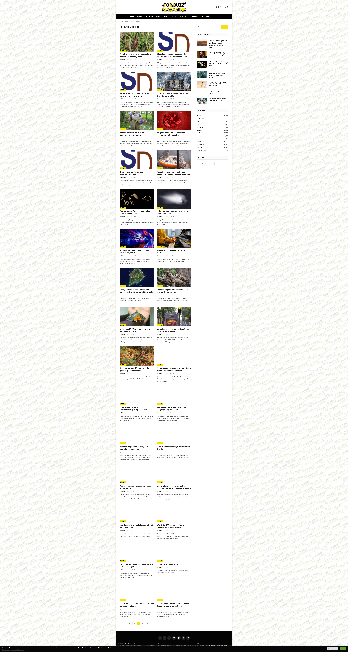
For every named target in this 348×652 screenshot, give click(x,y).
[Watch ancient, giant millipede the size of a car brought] (137, 552)
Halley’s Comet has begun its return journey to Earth (172, 212)
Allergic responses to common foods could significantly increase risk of (173, 55)
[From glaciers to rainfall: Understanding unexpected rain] (137, 395)
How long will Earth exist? (168, 564)
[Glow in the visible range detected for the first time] (174, 434)
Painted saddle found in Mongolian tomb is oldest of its (135, 212)
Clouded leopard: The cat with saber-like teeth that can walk (173, 291)
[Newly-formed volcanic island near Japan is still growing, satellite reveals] (137, 277)
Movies (139, 16)
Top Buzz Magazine (128, 644)
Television (149, 16)
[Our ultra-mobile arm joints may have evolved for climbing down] (137, 42)
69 (147, 623)
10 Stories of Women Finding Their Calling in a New (217, 99)
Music (158, 16)
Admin (123, 59)
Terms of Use (213, 645)
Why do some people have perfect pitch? (172, 251)
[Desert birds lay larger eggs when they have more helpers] (137, 591)
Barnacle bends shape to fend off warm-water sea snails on (134, 94)
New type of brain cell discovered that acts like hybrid (136, 526)
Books (174, 16)
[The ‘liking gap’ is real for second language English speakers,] (174, 395)
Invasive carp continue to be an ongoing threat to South (133, 134)
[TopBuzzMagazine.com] (174, 7)
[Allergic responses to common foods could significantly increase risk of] (174, 42)
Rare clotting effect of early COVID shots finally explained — (135, 448)
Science (183, 16)
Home (131, 16)
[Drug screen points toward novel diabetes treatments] (137, 159)
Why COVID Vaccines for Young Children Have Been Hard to (170, 526)
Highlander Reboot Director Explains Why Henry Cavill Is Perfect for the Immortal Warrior (217, 74)
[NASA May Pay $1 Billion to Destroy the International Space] (174, 81)
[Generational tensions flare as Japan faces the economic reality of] (174, 591)
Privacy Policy (223, 645)
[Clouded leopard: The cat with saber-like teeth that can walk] (174, 277)
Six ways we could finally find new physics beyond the (134, 251)
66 (134, 623)
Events (199, 121)
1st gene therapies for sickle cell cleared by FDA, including (171, 134)
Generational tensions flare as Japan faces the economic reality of (173, 605)
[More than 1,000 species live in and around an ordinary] (137, 316)
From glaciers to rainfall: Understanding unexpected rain (133, 408)
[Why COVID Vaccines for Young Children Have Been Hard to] (174, 513)
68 (142, 623)
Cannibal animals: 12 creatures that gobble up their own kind (135, 369)
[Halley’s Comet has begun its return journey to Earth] (174, 199)
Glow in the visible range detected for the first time (173, 448)
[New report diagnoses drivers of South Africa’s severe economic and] (174, 356)
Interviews (200, 127)
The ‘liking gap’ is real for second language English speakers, (171, 408)
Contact (216, 16)
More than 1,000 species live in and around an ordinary (135, 330)
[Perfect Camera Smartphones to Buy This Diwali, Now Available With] (202, 84)
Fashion (166, 16)
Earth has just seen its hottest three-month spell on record (173, 330)
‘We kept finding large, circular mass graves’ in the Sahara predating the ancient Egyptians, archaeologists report (218, 43)
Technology (193, 16)
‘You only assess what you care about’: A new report (136, 487)
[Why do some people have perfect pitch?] (174, 238)
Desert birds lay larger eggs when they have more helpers (137, 605)
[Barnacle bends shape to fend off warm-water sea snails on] (137, 81)
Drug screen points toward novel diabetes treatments (134, 173)
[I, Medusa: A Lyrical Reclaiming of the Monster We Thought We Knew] (202, 64)
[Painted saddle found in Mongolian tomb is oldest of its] (137, 199)
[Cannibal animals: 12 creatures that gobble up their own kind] (137, 356)
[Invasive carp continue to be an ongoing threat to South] (137, 120)
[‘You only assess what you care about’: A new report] (137, 473)
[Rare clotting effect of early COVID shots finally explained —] (137, 434)
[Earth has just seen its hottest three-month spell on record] (174, 316)
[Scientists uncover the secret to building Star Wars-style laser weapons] (174, 473)
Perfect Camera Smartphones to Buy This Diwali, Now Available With (218, 83)
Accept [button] (343, 649)
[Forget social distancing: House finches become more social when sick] (174, 159)
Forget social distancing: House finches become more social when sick (173, 173)
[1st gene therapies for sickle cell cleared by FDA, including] (174, 120)
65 (130, 623)
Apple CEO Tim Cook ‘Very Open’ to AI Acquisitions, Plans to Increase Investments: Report (218, 54)
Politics (199, 139)
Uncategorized (201, 150)
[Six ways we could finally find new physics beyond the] (137, 238)
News (198, 136)
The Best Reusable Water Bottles (216, 92)
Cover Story (205, 16)
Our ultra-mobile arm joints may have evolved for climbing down (135, 55)
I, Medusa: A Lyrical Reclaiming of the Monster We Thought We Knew (218, 63)
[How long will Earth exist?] (174, 552)
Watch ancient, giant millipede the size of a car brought (136, 565)
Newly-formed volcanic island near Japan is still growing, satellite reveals (136, 291)
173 (154, 623)
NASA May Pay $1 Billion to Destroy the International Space (172, 94)
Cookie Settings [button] (332, 649)
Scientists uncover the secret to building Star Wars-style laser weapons (174, 487)
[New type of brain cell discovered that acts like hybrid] (137, 513)
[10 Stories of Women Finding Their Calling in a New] (202, 101)
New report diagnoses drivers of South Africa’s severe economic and (174, 369)
